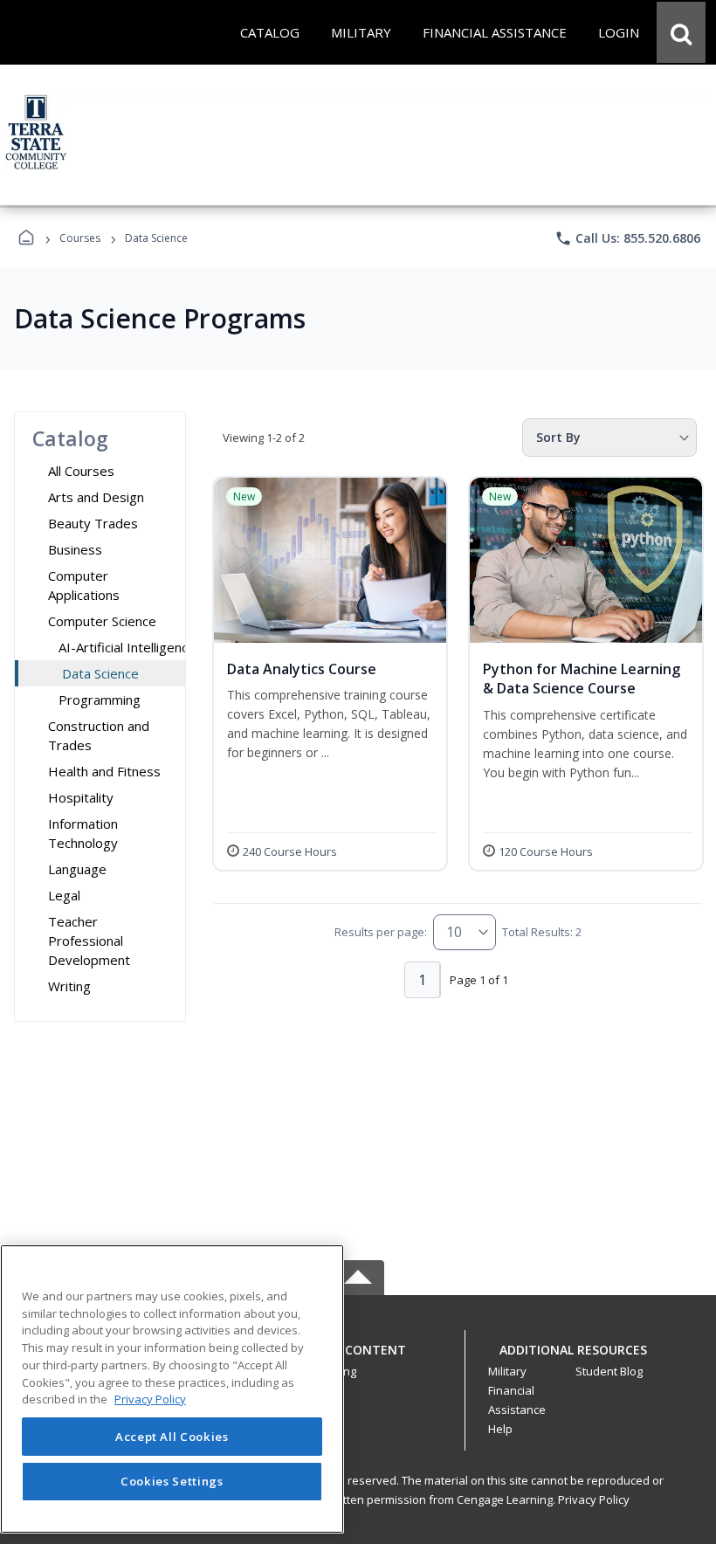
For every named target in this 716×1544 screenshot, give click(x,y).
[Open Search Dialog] (681, 32)
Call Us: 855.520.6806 (627, 238)
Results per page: (380, 932)
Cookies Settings (172, 1481)
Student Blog (609, 1371)
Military (507, 1371)
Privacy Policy (594, 1499)
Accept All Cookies (172, 1436)
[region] (172, 1389)
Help (500, 1429)
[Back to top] (358, 1359)
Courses (79, 238)
